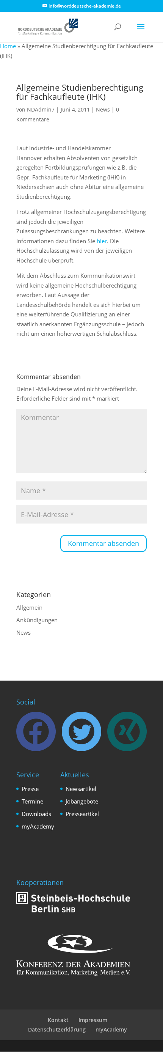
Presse (30, 789)
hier (102, 241)
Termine (32, 801)
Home (8, 46)
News (103, 109)
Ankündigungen (37, 620)
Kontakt (58, 1020)
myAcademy (38, 826)
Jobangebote (82, 801)
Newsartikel (81, 789)
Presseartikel (82, 814)
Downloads (36, 814)
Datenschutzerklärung (57, 1029)
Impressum (92, 1020)
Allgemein (29, 607)
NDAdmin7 (41, 109)
